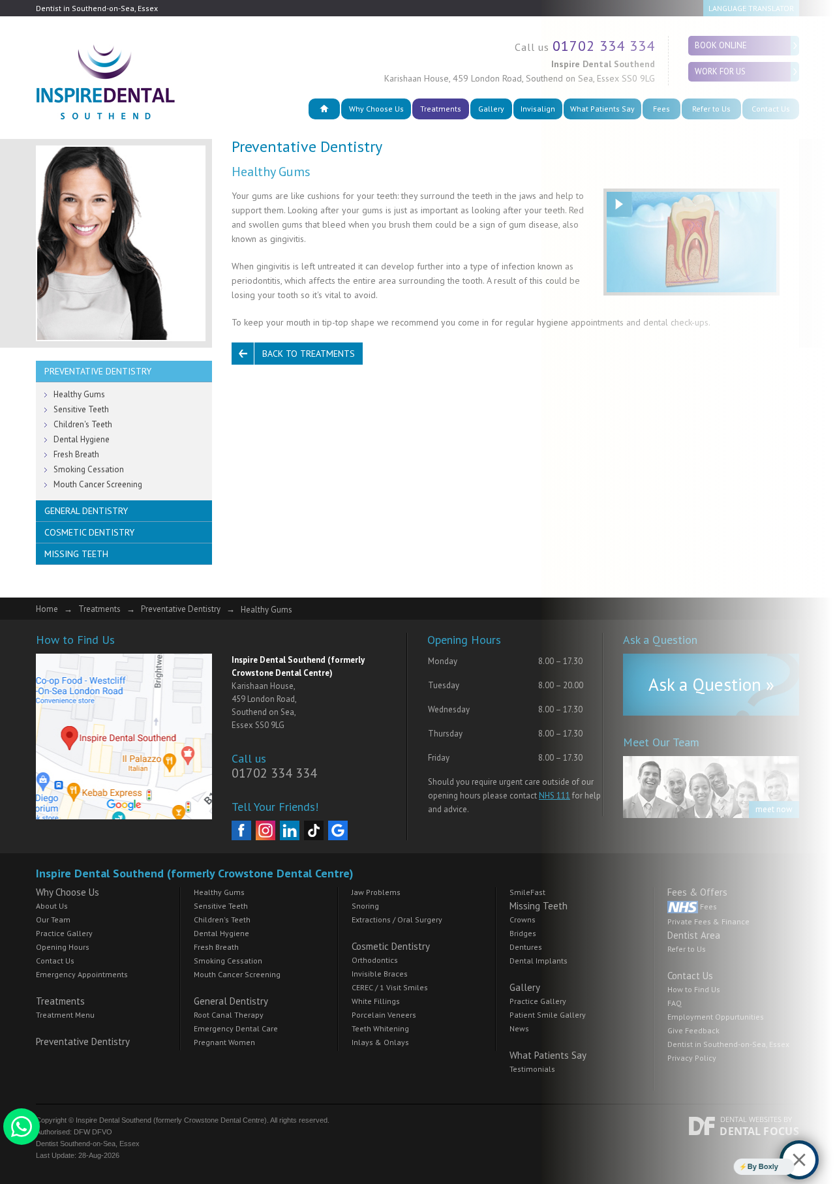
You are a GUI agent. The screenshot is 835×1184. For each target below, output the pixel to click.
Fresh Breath (76, 454)
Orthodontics (375, 960)
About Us (52, 906)
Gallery (491, 109)
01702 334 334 (274, 773)
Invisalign (538, 109)
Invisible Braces (380, 974)
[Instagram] (265, 830)
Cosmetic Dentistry (89, 532)
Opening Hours (62, 947)
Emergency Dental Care (236, 1028)
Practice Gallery (64, 933)
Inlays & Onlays (380, 1042)
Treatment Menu (65, 1015)
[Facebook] (241, 830)
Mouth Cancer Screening (97, 484)
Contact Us (55, 960)
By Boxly (741, 1166)
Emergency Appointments (82, 974)
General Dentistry (86, 511)
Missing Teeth (76, 554)
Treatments (440, 109)
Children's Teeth (82, 424)
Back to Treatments (308, 353)
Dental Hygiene (81, 439)
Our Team (53, 919)
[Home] (324, 109)
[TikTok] (314, 830)
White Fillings (376, 1001)
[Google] (338, 830)
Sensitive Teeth (81, 409)
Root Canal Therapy (229, 1015)
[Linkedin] (289, 830)
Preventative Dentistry (97, 371)
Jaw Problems (376, 892)
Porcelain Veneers (384, 1015)
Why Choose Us (376, 109)
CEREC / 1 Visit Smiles (390, 987)
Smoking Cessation (88, 469)
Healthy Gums (79, 394)
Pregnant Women (224, 1042)
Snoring (365, 906)
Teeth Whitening (380, 1028)
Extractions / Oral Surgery (397, 919)
